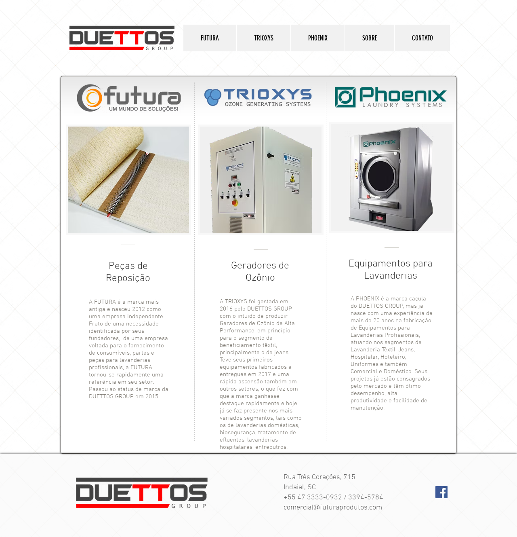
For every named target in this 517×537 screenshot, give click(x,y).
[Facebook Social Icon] (441, 492)
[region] (128, 180)
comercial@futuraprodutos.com (333, 507)
